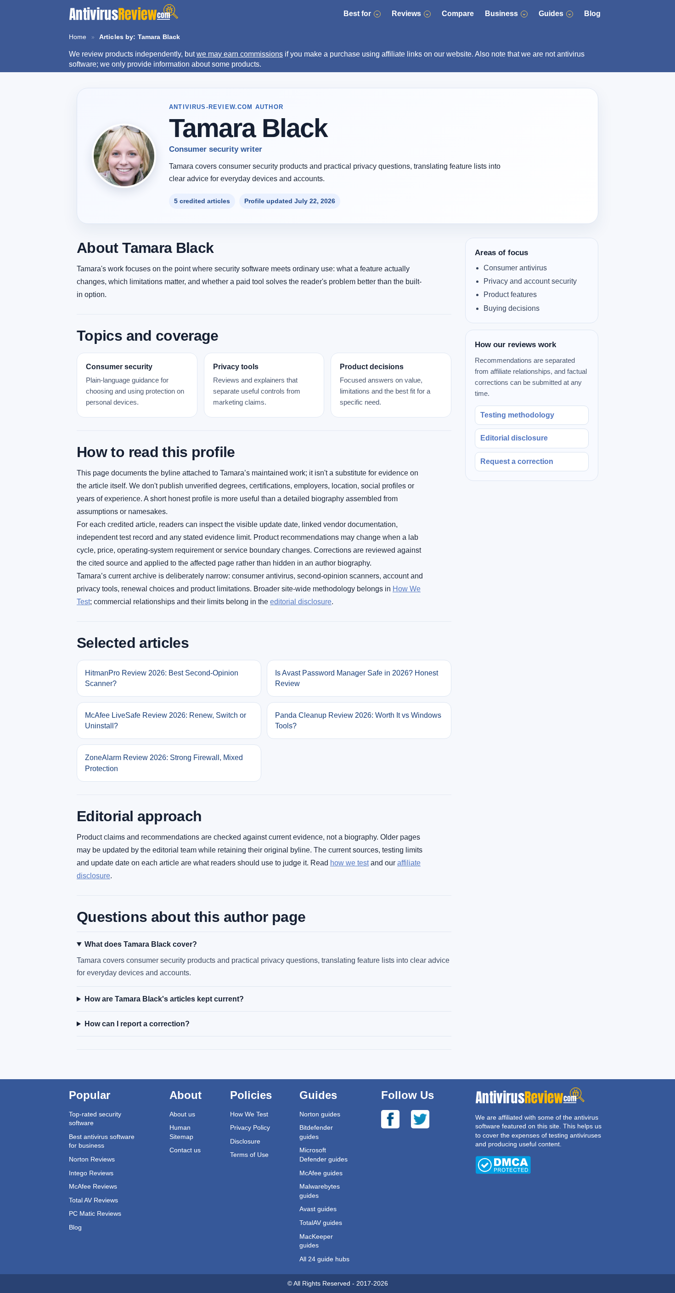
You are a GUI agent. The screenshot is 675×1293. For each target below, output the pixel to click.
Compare (458, 13)
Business (501, 13)
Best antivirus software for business (102, 1141)
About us (182, 1114)
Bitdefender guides (316, 1132)
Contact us (185, 1150)
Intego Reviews (91, 1173)
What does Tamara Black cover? (140, 944)
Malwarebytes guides (319, 1191)
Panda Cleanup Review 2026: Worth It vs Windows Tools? (358, 720)
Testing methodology (517, 415)
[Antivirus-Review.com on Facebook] (396, 1120)
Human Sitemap (181, 1132)
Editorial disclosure (514, 438)
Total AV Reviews (93, 1200)
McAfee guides (321, 1173)
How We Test (249, 1114)
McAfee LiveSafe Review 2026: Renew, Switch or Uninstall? (165, 720)
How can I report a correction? (137, 1024)
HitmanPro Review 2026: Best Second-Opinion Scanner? (161, 678)
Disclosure (245, 1141)
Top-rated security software (95, 1118)
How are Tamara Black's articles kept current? (164, 999)
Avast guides (318, 1209)
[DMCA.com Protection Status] (503, 1171)
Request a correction (516, 461)
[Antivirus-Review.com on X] (426, 1120)
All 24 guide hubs (324, 1259)
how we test (349, 863)
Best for (357, 13)
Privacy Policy (250, 1127)
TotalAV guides (320, 1222)
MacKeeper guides (316, 1241)
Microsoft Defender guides (323, 1154)
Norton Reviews (92, 1159)
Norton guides (319, 1114)
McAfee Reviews (93, 1186)
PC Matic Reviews (95, 1213)
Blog (592, 13)
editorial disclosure (301, 602)
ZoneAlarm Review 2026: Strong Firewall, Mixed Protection (164, 763)
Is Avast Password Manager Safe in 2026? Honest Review (356, 678)
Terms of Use (249, 1154)
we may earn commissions (240, 54)
